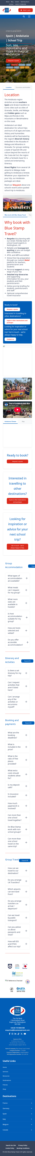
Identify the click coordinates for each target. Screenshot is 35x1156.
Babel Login (27, 10)
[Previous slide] (5, 203)
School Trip (14, 64)
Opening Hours (25, 2)
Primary (13, 70)
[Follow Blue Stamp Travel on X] (21, 1034)
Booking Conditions (23, 1148)
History (28, 64)
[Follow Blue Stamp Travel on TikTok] (18, 1034)
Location (9, 87)
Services (5, 1072)
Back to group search (14, 31)
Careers (17, 2)
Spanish (16, 67)
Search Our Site (11, 1145)
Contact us (10, 339)
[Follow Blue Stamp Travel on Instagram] (12, 1034)
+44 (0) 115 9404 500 (20, 4)
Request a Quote (13, 61)
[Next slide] (29, 203)
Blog (12, 2)
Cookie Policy (10, 1148)
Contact (11, 4)
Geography (22, 64)
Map (23, 421)
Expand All (27, 661)
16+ (8, 70)
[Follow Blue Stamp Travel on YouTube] (25, 1034)
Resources (6, 1076)
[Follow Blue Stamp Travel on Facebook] (9, 1034)
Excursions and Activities (23, 87)
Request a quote (12, 309)
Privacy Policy (22, 1145)
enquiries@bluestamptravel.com (17, 1030)
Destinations (7, 1080)
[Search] (24, 16)
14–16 (27, 67)
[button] (17, 578)
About (7, 2)
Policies (5, 1085)
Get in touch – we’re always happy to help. (17, 547)
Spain (8, 64)
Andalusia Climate (10, 421)
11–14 (22, 67)
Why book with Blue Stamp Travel (15, 215)
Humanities (9, 67)
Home (5, 1067)
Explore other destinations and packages (17, 321)
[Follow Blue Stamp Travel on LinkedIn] (15, 1034)
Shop (4, 1089)
